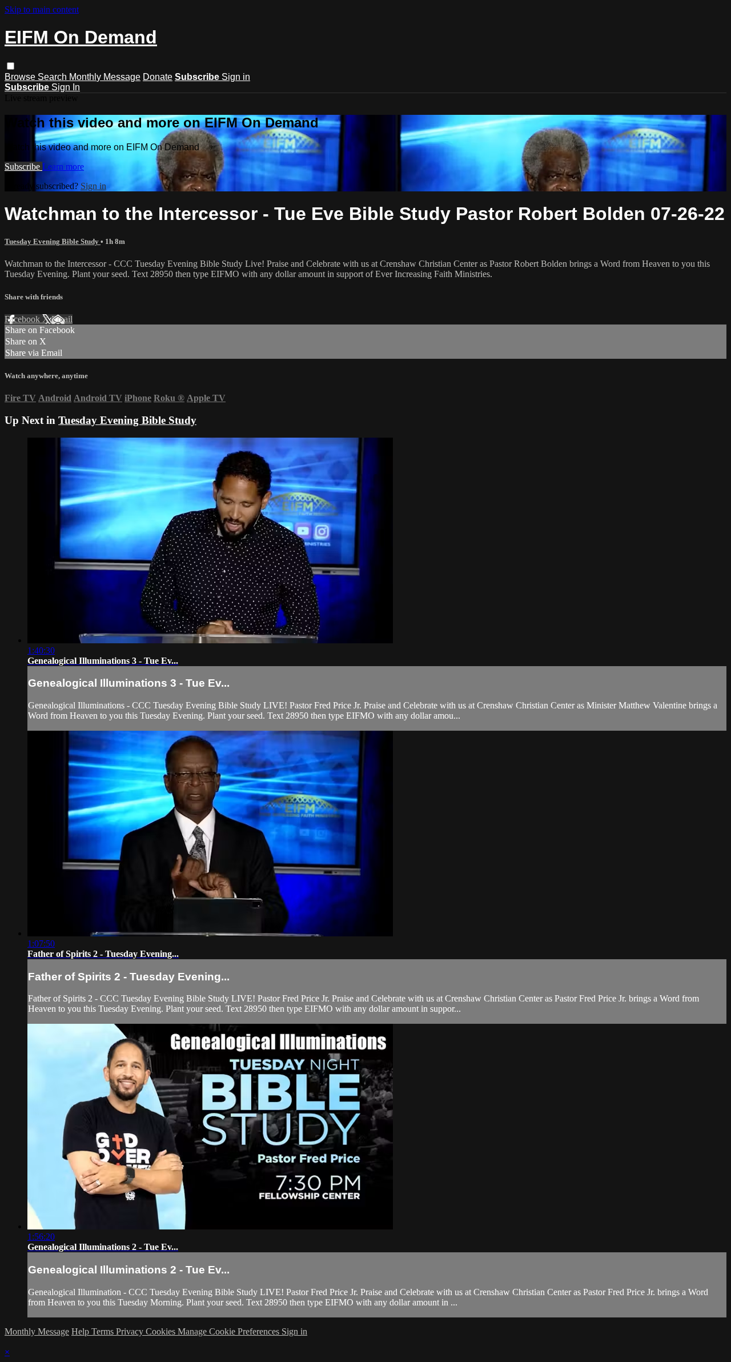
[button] (10, 66)
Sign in (236, 77)
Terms (103, 1331)
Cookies (162, 1331)
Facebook (23, 319)
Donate (157, 77)
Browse (21, 77)
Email (62, 319)
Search (53, 77)
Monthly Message (104, 77)
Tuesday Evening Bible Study (53, 241)
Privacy (131, 1331)
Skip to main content (42, 9)
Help (81, 1331)
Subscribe (23, 166)
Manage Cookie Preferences (230, 1331)
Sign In (65, 87)
